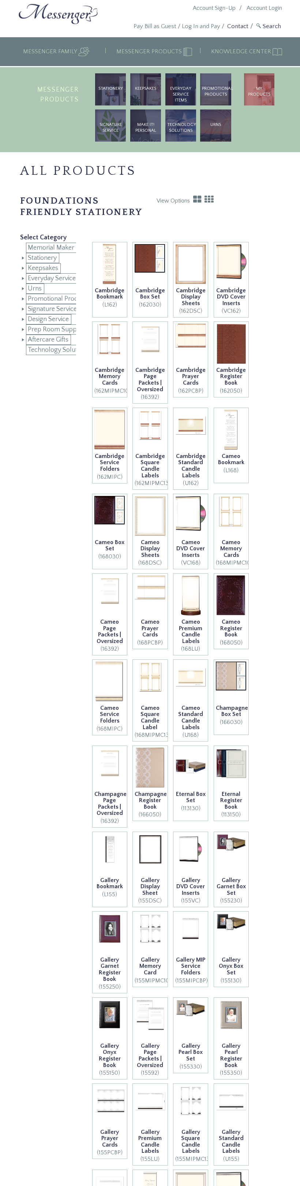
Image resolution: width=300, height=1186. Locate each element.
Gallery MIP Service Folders (190, 966)
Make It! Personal (145, 127)
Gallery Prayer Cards (109, 1138)
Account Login (264, 8)
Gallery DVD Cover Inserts (190, 886)
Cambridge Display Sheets (191, 297)
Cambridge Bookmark (109, 293)
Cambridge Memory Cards (109, 376)
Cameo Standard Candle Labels (190, 718)
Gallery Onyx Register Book (110, 1055)
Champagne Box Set (232, 711)
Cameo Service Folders (109, 714)
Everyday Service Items (180, 94)
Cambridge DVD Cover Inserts (231, 297)
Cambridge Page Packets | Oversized (150, 380)
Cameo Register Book (231, 628)
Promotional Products (216, 91)
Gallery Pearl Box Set (191, 1052)
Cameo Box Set (109, 545)
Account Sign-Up (214, 8)
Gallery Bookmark (110, 883)
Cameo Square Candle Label (150, 718)
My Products (259, 91)
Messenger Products (149, 51)
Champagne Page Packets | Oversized (110, 804)
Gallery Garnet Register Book (110, 969)
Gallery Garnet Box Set (231, 886)
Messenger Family (50, 51)
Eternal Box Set (191, 797)
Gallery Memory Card (150, 966)
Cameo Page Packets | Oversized (110, 631)
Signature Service (111, 127)
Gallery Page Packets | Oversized (150, 1055)
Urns (35, 288)
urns (215, 124)
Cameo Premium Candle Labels (190, 631)
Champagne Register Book (151, 800)
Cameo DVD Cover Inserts (190, 548)
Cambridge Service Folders (109, 462)
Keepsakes (145, 88)
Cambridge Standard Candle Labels (191, 466)
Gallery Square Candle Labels (190, 1142)
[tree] (48, 299)
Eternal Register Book (231, 800)
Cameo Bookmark (231, 459)
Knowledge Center (242, 51)
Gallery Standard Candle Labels (231, 1142)
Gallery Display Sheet (150, 886)
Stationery (110, 88)
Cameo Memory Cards (231, 548)
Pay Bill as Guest (155, 26)
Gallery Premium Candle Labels (150, 1142)
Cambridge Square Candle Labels (150, 466)
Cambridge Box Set (150, 293)
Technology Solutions (181, 127)
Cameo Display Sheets (150, 548)
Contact (237, 26)
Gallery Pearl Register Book (231, 1055)
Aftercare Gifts (48, 339)
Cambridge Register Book (231, 376)
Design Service (48, 319)
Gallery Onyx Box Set (231, 966)
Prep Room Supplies (57, 329)
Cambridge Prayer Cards (191, 376)
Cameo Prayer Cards (150, 628)
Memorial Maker (51, 247)
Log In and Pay (201, 26)
